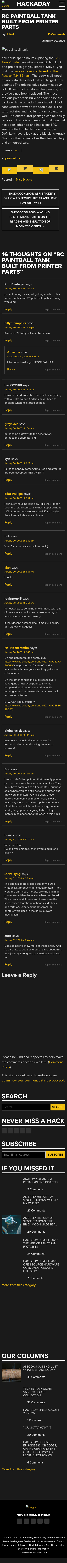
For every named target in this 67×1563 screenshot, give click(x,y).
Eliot (10, 34)
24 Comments (36, 1254)
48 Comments (36, 1377)
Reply (8, 309)
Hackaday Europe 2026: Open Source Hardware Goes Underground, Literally (41, 1266)
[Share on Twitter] (8, 40)
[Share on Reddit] (18, 40)
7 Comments (35, 1278)
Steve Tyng (12, 874)
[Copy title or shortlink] (23, 40)
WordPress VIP (40, 1552)
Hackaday (33, 3)
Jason (17, 150)
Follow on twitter (10, 1130)
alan (7, 567)
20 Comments (36, 1231)
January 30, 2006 (53, 41)
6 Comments (35, 1462)
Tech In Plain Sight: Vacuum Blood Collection (37, 1392)
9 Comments (35, 1189)
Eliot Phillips (13, 494)
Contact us (28, 1130)
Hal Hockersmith (16, 648)
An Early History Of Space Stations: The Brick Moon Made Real (40, 1221)
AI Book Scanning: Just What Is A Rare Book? (40, 1368)
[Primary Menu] (62, 4)
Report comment (53, 309)
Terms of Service (18, 1545)
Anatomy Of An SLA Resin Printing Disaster (40, 1180)
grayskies (11, 424)
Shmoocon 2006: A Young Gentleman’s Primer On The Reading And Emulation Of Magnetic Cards (30, 219)
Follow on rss (22, 1130)
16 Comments (56, 34)
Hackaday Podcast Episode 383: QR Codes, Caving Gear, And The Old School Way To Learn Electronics (40, 1448)
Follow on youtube (16, 1130)
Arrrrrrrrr (13, 352)
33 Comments (36, 1402)
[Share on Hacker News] (13, 40)
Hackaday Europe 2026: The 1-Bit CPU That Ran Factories (40, 1243)
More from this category (19, 1285)
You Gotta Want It (37, 1427)
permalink (12, 158)
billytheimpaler (15, 323)
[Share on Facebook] (3, 40)
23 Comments (36, 1210)
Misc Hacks (24, 179)
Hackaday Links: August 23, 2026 (41, 1411)
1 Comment (34, 1420)
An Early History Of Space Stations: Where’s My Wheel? (41, 1200)
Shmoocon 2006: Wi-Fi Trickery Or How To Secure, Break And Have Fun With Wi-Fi (30, 198)
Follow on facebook (4, 1130)
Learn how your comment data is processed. (33, 1080)
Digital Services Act (39, 1545)
